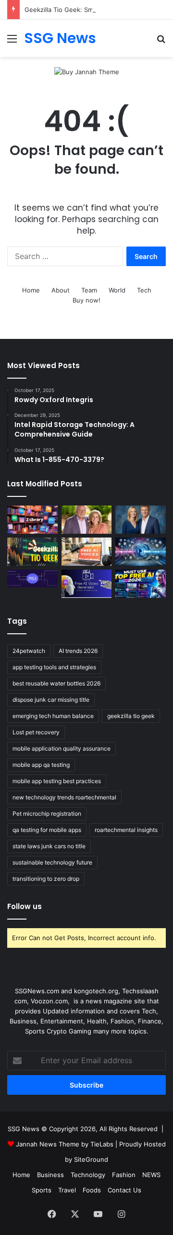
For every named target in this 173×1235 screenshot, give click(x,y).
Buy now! (86, 300)
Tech (144, 290)
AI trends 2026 (78, 650)
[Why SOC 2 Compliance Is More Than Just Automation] (32, 578)
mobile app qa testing (41, 764)
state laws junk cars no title (49, 846)
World (117, 290)
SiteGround (91, 1159)
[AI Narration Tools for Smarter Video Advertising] (87, 552)
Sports (41, 1190)
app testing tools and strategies (54, 667)
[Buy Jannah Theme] (86, 71)
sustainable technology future (52, 862)
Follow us (24, 906)
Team (89, 290)
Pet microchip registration (46, 813)
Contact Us (124, 1190)
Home (31, 290)
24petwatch (28, 650)
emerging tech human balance (53, 715)
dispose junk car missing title (50, 699)
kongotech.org (96, 991)
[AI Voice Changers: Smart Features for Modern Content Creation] (140, 552)
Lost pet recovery (36, 732)
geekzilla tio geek (131, 715)
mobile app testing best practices (56, 781)
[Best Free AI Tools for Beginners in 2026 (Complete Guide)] (140, 584)
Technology (88, 1175)
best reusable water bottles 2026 (56, 683)
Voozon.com (49, 1001)
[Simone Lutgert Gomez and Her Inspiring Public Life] (87, 519)
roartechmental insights (126, 829)
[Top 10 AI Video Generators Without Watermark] (87, 584)
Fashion (124, 1175)
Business (50, 1175)
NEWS (151, 1175)
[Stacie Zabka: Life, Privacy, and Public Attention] (140, 519)
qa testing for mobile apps (46, 829)
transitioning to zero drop (45, 878)
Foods (92, 1190)
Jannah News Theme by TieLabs (64, 1144)
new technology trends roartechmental (64, 797)
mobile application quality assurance (61, 748)
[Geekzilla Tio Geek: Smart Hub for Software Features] (32, 552)
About (60, 290)
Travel (67, 1190)
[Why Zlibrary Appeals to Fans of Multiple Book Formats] (32, 519)
